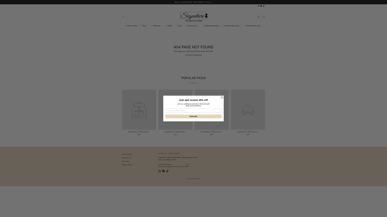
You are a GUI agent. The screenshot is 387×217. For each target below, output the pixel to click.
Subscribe (193, 116)
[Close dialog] (222, 97)
